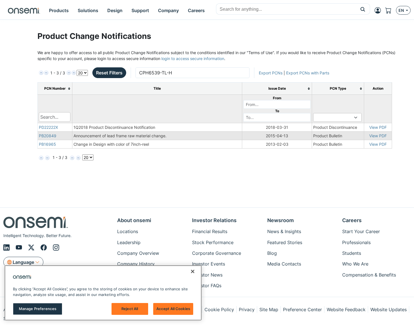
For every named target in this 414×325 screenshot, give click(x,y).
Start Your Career (361, 231)
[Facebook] (44, 247)
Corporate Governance (216, 253)
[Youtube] (20, 247)
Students (351, 253)
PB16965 (47, 144)
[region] (103, 292)
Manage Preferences (37, 308)
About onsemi (134, 220)
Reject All (129, 308)
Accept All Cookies (173, 308)
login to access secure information (192, 58)
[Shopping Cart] (390, 10)
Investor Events (208, 264)
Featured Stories (284, 242)
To (277, 111)
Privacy (247, 309)
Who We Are (355, 264)
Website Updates (388, 309)
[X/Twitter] (32, 247)
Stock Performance (212, 242)
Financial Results (209, 231)
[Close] (192, 271)
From (277, 98)
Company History (136, 264)
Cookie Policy (219, 309)
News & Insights (284, 231)
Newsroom (280, 220)
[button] (363, 9)
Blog (272, 253)
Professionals (356, 242)
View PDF (378, 127)
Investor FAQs (206, 285)
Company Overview (138, 253)
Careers (352, 220)
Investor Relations (214, 220)
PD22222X (48, 127)
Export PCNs (270, 72)
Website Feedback (346, 309)
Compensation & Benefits (369, 275)
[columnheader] (54, 89)
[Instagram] (56, 247)
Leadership (129, 242)
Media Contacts (284, 264)
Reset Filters (109, 73)
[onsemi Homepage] (23, 10)
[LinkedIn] (7, 247)
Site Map (268, 309)
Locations (127, 231)
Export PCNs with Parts (307, 72)
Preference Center (302, 309)
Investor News (207, 275)
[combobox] (286, 9)
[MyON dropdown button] (379, 10)
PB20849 (47, 135)
